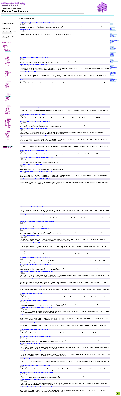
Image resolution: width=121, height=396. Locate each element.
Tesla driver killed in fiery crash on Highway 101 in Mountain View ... (37, 157)
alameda (7, 56)
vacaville (7, 136)
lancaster (7, 86)
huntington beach (8, 81)
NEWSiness (112, 54)
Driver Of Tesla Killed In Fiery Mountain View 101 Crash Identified (36, 143)
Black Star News (113, 30)
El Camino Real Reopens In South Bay (29, 107)
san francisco (8, 119)
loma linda (7, 87)
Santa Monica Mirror (113, 67)
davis (6, 69)
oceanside (7, 99)
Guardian (111, 42)
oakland (6, 98)
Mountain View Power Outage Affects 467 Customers (33, 114)
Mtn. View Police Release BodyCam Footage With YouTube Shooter (36, 71)
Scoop (111, 68)
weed (6, 138)
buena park (7, 62)
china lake (7, 63)
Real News (112, 65)
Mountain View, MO (7, 147)
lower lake (7, 90)
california (6, 49)
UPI (110, 74)
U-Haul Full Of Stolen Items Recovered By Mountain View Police (36, 307)
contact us (109, 15)
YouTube (118, 13)
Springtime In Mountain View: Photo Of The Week (32, 79)
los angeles (7, 89)
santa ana (7, 124)
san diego (7, 116)
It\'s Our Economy (113, 48)
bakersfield (7, 59)
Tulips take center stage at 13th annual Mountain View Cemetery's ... (37, 221)
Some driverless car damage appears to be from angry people (35, 264)
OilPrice (111, 59)
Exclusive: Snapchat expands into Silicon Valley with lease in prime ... (37, 250)
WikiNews (111, 78)
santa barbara (8, 125)
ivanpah (6, 84)
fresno (6, 76)
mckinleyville (8, 94)
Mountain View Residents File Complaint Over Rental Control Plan (36, 386)
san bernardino (8, 114)
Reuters (111, 66)
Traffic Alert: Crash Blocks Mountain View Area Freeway (34, 329)
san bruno (7, 115)
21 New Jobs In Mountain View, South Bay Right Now (33, 286)
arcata (6, 58)
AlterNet (111, 23)
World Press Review (113, 79)
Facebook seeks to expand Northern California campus (33, 242)
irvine (6, 82)
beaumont (7, 60)
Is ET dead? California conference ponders (30, 235)
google (111, 13)
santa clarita (7, 127)
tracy (6, 134)
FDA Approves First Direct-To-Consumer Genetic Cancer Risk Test (36, 271)
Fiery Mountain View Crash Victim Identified (31, 164)
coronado (7, 65)
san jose (7, 120)
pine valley (7, 104)
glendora (7, 78)
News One (112, 56)
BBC (111, 28)
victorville (7, 137)
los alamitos (7, 88)
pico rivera (7, 103)
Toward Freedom (113, 72)
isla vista (7, 83)
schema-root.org (6, 42)
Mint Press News (113, 52)
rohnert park (7, 110)
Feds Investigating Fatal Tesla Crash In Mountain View (33, 150)
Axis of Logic (112, 27)
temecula (7, 133)
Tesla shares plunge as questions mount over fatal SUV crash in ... (36, 135)
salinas (6, 112)
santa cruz (7, 128)
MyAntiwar (111, 53)
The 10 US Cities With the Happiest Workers (31, 322)
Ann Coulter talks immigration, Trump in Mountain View (34, 350)
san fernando (8, 118)
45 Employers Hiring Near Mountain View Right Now (33, 358)
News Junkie (112, 55)
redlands (7, 108)
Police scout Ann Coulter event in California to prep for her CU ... (36, 228)
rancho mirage (8, 106)
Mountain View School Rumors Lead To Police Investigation (35, 365)
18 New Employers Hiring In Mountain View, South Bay (33, 300)
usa (4, 47)
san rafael (7, 123)
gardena (7, 77)
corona (6, 64)
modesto (7, 95)
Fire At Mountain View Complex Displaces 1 (31, 293)
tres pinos (7, 135)
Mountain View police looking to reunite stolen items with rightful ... (37, 314)
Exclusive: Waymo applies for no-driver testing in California (34, 64)
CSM (111, 33)
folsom (6, 75)
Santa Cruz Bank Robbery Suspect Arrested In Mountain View (35, 336)
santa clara (7, 126)
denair (6, 70)
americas (5, 45)
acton (6, 54)
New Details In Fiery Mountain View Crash (30, 343)
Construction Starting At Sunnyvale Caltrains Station (33, 278)
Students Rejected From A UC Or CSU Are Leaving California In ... (36, 171)
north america (6, 46)
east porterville (8, 72)
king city (7, 85)
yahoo (114, 13)
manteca (7, 91)
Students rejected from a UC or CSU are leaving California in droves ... (37, 214)
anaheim (7, 57)
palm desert (7, 102)
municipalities (7, 50)
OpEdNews (112, 60)
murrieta (7, 97)
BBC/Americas (112, 29)
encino (6, 74)
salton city (7, 113)
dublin (6, 71)
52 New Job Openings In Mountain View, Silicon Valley (33, 128)
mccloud (7, 93)
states (5, 48)
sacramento (7, 111)
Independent (112, 46)
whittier (6, 140)
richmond (7, 109)
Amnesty (111, 24)
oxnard (6, 101)
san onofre (7, 122)
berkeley (7, 61)
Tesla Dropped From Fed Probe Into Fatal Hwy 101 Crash (34, 57)
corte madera (8, 66)
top (117, 393)
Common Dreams (113, 36)
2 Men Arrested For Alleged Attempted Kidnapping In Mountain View (37, 22)
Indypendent (112, 47)
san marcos (7, 121)
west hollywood (8, 139)
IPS (110, 43)
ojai (6, 100)
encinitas (7, 73)
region (4, 44)
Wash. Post (112, 75)
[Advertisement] (31, 45)
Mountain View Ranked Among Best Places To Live (32, 379)
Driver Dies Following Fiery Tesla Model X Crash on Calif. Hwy (35, 121)
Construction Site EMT (25, 29)
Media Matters (112, 49)
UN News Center (113, 73)
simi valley (7, 132)
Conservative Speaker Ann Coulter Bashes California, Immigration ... (37, 372)
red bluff (7, 107)
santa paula (7, 131)
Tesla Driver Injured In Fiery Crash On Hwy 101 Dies (33, 206)
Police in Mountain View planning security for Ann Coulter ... (35, 257)
